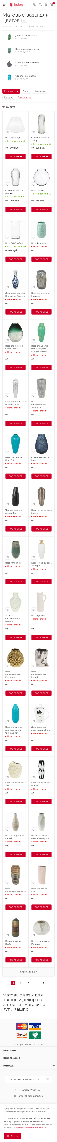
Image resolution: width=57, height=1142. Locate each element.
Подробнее (15, 156)
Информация (11, 1058)
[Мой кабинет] (46, 4)
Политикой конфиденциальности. (29, 1127)
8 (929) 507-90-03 (29, 1090)
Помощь (8, 1066)
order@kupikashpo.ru (30, 1095)
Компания (9, 1050)
